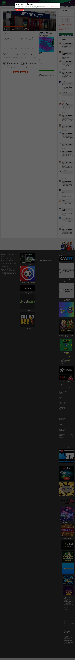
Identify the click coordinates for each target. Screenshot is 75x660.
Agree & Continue (19, 9)
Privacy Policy (47, 6)
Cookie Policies (20, 7)
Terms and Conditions (54, 6)
